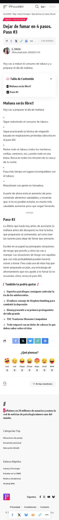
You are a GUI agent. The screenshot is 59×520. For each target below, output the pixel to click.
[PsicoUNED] (16, 6)
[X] (44, 497)
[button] (6, 6)
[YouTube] (49, 497)
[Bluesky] (53, 497)
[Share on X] (16, 41)
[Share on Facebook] (11, 41)
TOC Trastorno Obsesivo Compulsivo (27, 319)
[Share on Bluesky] (26, 514)
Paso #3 (14, 92)
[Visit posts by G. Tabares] (6, 50)
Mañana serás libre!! (20, 86)
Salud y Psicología (15, 19)
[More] (31, 41)
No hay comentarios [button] (44, 384)
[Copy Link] (21, 41)
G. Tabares (16, 49)
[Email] (33, 514)
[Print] (26, 41)
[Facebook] (40, 497)
